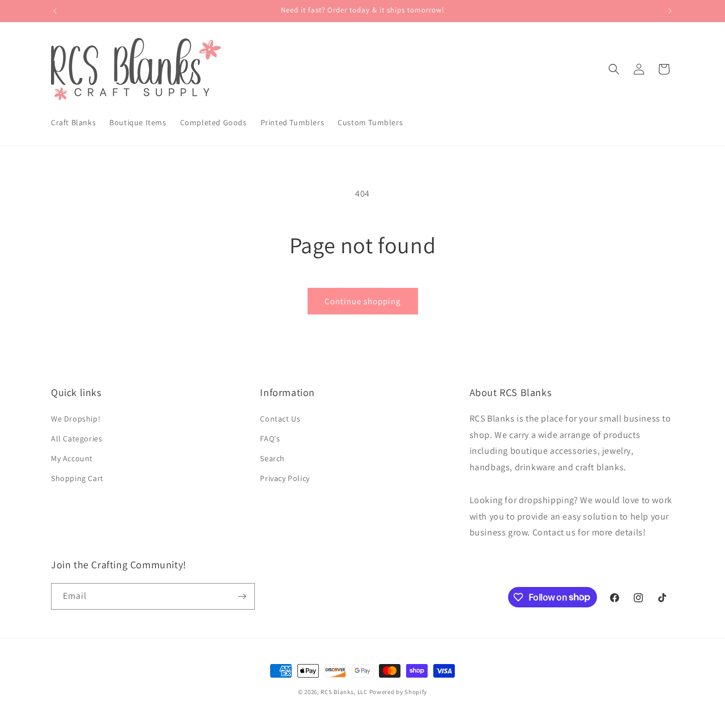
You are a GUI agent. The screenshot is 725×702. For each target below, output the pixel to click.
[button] (614, 69)
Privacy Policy (284, 478)
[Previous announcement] (54, 11)
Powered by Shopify (398, 692)
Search (272, 458)
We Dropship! (75, 419)
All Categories (76, 438)
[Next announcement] (670, 11)
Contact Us (280, 419)
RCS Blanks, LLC (344, 692)
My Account (72, 458)
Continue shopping (363, 301)
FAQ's (270, 438)
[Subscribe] (241, 596)
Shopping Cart (77, 478)
